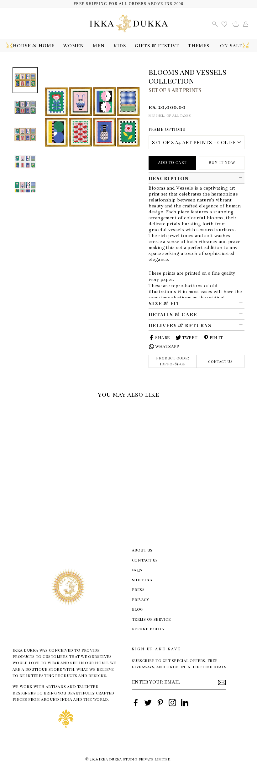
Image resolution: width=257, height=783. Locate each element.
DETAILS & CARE (173, 314)
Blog (137, 609)
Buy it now (222, 162)
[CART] (238, 23)
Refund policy (148, 628)
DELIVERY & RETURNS (180, 325)
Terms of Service (151, 619)
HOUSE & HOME (34, 45)
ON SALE (231, 45)
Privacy (140, 599)
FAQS (137, 569)
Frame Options (167, 129)
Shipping (142, 579)
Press (138, 589)
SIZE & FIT (164, 303)
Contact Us (220, 361)
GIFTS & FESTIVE (157, 45)
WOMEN (73, 45)
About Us (142, 549)
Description (169, 178)
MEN (99, 45)
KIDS (119, 45)
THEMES (198, 45)
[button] (15, 409)
